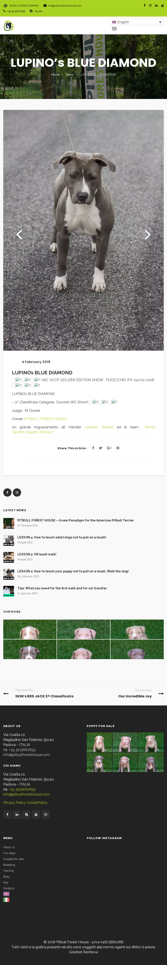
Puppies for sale (13, 859)
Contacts (8, 888)
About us (9, 847)
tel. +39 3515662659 (19, 750)
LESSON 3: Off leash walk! (36, 554)
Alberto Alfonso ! (39, 432)
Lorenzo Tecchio (99, 427)
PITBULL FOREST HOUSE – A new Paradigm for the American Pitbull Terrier (75, 520)
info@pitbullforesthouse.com (65, 5)
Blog (6, 876)
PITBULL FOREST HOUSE (45, 419)
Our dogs (9, 853)
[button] (19, 230)
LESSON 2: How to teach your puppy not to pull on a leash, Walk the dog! (73, 571)
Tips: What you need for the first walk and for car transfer (62, 588)
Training (8, 870)
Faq (5, 882)
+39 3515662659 (16, 11)
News (70, 74)
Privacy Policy (14, 803)
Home (55, 74)
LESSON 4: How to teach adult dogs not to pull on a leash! (61, 537)
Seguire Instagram (128, 853)
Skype (38, 11)
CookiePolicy (36, 803)
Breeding (9, 864)
